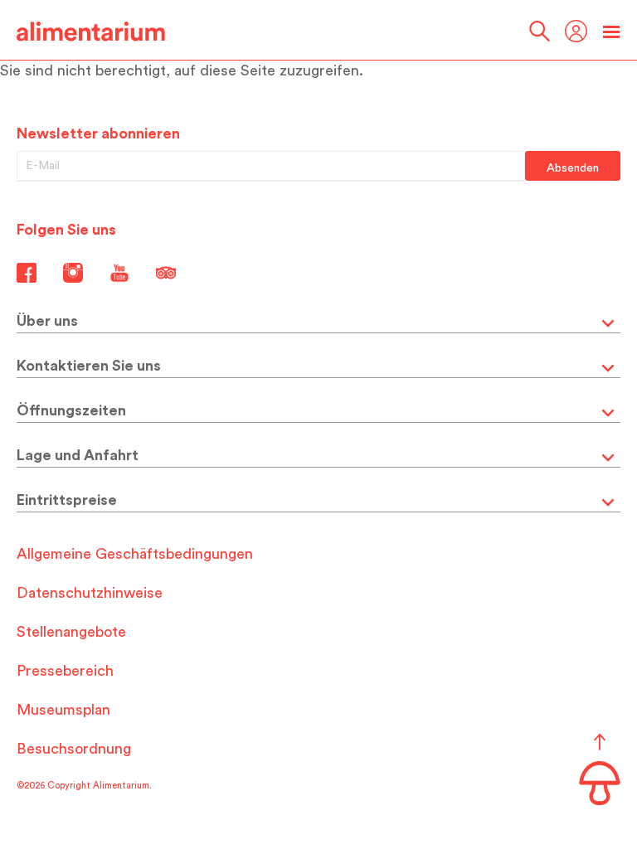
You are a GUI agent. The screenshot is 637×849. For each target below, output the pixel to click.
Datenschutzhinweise (90, 592)
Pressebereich (65, 670)
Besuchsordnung (74, 748)
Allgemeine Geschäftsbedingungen (135, 553)
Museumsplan (63, 709)
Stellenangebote (71, 631)
